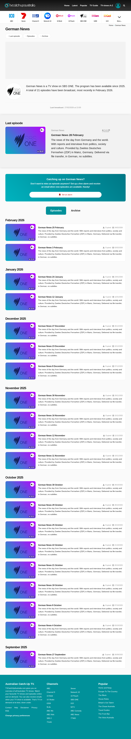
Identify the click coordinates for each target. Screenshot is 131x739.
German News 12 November (51, 435)
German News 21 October (50, 565)
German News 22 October (50, 545)
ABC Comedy (76, 711)
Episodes (56, 210)
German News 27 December (51, 326)
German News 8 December (51, 366)
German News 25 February (51, 227)
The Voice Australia (106, 718)
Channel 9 (51, 692)
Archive (75, 210)
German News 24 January (50, 277)
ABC (48, 688)
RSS (7, 711)
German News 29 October (50, 505)
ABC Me (50, 711)
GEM (49, 703)
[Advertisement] (65, 60)
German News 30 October (50, 485)
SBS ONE (74, 700)
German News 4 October (50, 625)
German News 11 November (51, 456)
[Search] (124, 5)
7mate (49, 722)
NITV (73, 707)
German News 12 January (50, 297)
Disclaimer (24, 708)
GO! (72, 703)
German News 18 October (50, 585)
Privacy (34, 708)
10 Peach (74, 696)
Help (16, 708)
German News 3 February (50, 248)
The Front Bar (104, 714)
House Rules (103, 699)
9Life (49, 707)
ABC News (75, 714)
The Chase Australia (106, 706)
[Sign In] (118, 5)
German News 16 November (51, 415)
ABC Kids (50, 714)
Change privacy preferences (17, 715)
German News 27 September (52, 654)
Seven (73, 688)
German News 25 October (50, 525)
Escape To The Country (107, 691)
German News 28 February (67, 135)
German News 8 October (50, 605)
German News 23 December (51, 346)
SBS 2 (49, 718)
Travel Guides (104, 710)
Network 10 (75, 692)
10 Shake (50, 700)
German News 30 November (51, 395)
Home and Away (105, 688)
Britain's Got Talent (106, 703)
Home (111, 25)
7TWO (73, 718)
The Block (102, 695)
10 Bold (50, 696)
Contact (8, 708)
